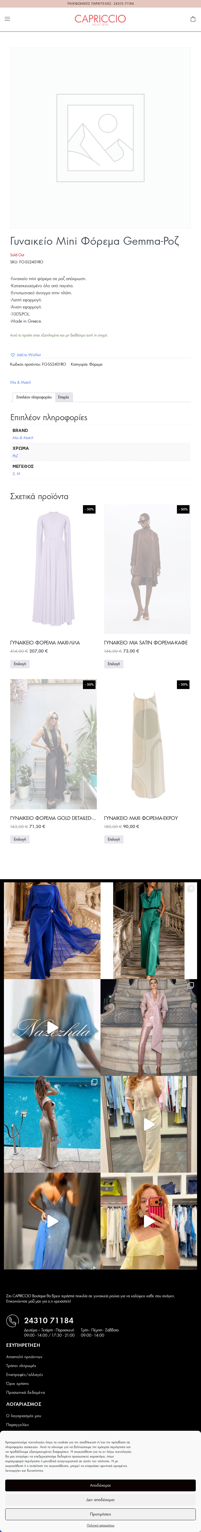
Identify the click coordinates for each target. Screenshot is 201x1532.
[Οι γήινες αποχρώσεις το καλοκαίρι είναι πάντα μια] (52, 1124)
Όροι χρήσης (17, 1384)
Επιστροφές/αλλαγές (24, 1375)
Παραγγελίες (17, 1425)
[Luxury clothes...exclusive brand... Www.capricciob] (148, 1027)
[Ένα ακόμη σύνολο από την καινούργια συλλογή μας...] (52, 930)
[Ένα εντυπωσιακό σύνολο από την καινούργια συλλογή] (148, 930)
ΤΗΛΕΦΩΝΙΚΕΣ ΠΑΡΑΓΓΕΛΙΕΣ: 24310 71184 (100, 3)
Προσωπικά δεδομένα (25, 1393)
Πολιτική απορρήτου (100, 1525)
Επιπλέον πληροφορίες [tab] (34, 397)
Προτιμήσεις (100, 1514)
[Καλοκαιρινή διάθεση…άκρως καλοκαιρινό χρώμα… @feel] (148, 1221)
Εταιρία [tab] (63, 397)
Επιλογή (20, 664)
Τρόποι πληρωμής (21, 1366)
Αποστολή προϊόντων (24, 1357)
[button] (25, 355)
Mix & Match (20, 383)
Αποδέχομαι (100, 1485)
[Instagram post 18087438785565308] (52, 1221)
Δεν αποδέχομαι (100, 1500)
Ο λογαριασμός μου (23, 1416)
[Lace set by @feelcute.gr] (148, 1124)
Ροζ (14, 456)
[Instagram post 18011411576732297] (52, 1027)
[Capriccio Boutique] (100, 19)
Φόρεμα (95, 364)
